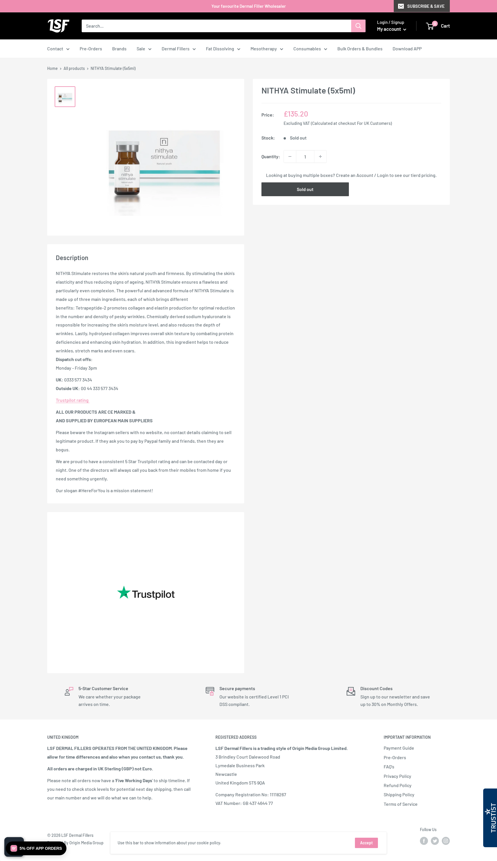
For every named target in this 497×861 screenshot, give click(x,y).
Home (52, 68)
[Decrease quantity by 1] (290, 156)
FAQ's (389, 766)
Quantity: (270, 156)
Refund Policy (398, 785)
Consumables (307, 48)
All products (74, 68)
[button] (36, 848)
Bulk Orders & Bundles (360, 48)
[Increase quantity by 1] (320, 156)
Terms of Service (401, 804)
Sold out (305, 189)
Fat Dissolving (220, 48)
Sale (141, 48)
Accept (366, 842)
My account (389, 29)
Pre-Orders (91, 48)
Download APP (407, 48)
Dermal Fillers (176, 48)
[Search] (358, 26)
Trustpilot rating (72, 400)
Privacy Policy (397, 776)
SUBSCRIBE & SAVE (426, 6)
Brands (119, 48)
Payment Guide (399, 748)
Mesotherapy (264, 48)
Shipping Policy (399, 794)
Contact (55, 48)
